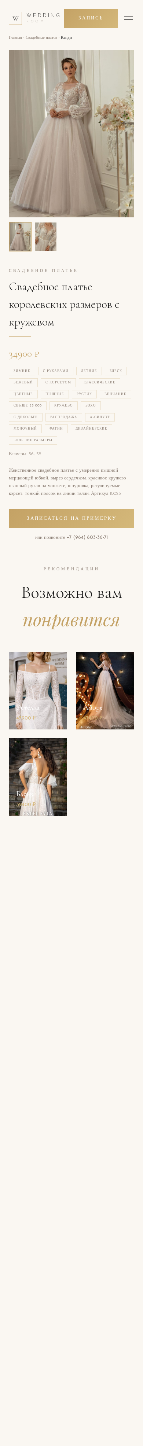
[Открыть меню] (128, 18)
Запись (90, 18)
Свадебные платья (41, 38)
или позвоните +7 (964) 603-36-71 (71, 537)
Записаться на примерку (72, 518)
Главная (15, 38)
